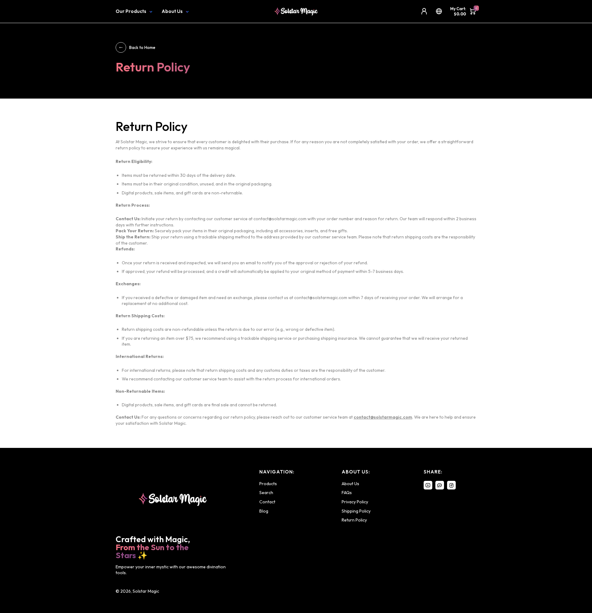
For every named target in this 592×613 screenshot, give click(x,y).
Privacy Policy (355, 502)
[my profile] (424, 11)
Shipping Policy (356, 511)
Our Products (131, 11)
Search (266, 492)
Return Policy (354, 520)
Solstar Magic (146, 591)
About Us (172, 11)
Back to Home (142, 47)
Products (268, 483)
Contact (267, 502)
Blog (263, 511)
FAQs (347, 492)
